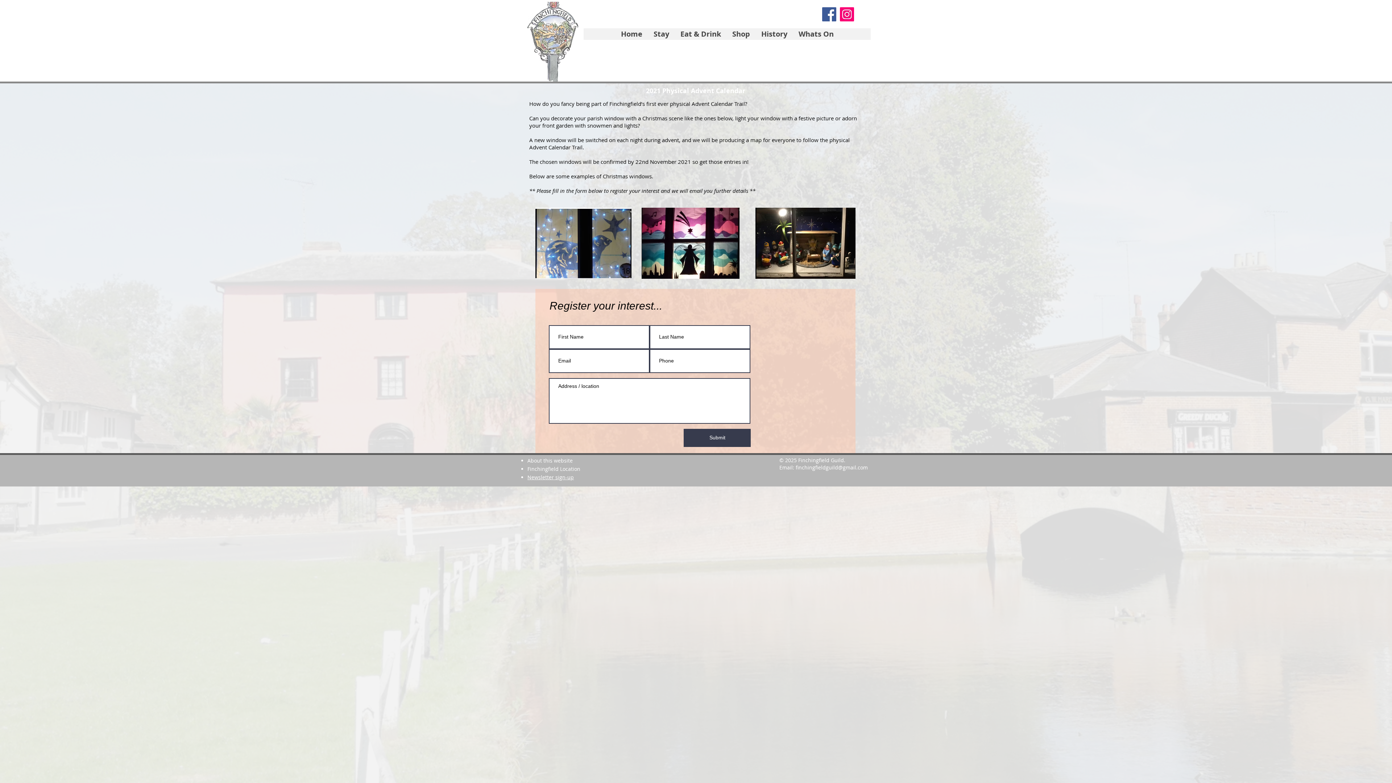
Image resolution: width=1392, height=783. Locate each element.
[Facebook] (829, 14)
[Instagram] (847, 14)
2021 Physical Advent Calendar (695, 90)
